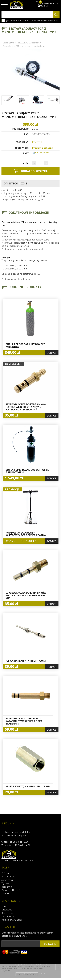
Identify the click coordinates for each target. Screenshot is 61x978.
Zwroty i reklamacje (11, 890)
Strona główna (8, 43)
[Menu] (4, 4)
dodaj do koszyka (30, 171)
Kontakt (5, 893)
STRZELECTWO (21, 43)
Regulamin (6, 886)
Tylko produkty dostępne (16, 20)
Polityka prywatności (11, 919)
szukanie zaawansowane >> (45, 20)
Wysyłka (5, 883)
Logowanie (6, 909)
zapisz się (50, 943)
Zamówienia (7, 916)
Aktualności (7, 879)
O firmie (5, 873)
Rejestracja (7, 912)
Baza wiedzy (7, 876)
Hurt (3, 906)
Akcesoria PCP (35, 43)
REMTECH (37, 142)
